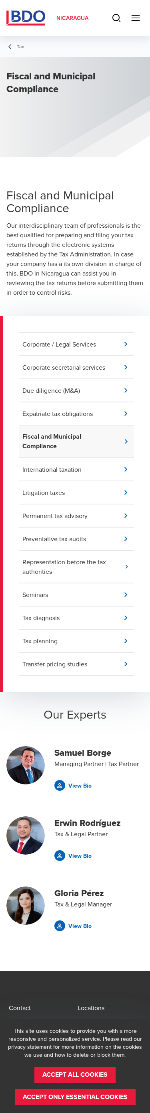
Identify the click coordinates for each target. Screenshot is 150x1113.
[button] (78, 344)
